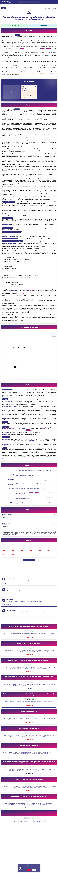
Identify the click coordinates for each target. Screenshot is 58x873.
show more (14, 534)
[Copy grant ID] (29, 13)
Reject (29, 869)
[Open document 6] (48, 545)
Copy (55, 8)
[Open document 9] (21, 549)
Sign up (53, 1)
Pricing (37, 1)
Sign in (49, 1)
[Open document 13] (4, 554)
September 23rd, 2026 (31, 21)
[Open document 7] (4, 549)
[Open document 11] (39, 549)
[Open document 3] (21, 545)
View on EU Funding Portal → (29, 559)
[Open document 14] (12, 554)
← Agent (3, 8)
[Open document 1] (4, 545)
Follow (49, 8)
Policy (25, 869)
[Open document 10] (30, 549)
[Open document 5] (39, 545)
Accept (34, 869)
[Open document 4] (30, 545)
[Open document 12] (48, 549)
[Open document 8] (12, 549)
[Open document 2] (12, 545)
